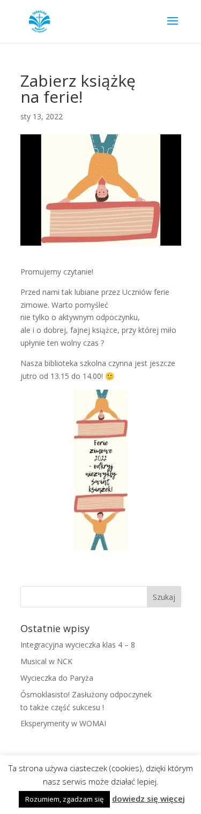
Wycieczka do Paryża (56, 678)
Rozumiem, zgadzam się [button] (64, 799)
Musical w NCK (46, 661)
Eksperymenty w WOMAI (63, 723)
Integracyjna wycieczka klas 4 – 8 (77, 645)
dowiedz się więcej (148, 798)
